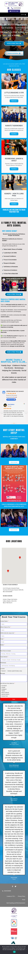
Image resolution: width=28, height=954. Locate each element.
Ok (14, 951)
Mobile (2, 644)
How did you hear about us (7, 683)
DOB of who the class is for (7, 633)
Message (2, 673)
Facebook (4, 685)
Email (2, 639)
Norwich (4, 671)
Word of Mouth (5, 692)
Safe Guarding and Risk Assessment (15, 903)
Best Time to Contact (5, 650)
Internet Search (5, 694)
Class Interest (4, 656)
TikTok (3, 691)
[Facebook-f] (12, 886)
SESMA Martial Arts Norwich (15, 391)
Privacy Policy (21, 896)
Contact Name (4, 621)
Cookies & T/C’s (11, 896)
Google (3, 687)
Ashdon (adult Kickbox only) (15, 671)
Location (2, 668)
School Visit (5, 696)
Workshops (3, 662)
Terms (23, 899)
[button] (19, 558)
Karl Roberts (11, 404)
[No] (26, 949)
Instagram (4, 689)
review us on (10, 399)
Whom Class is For (5, 627)
